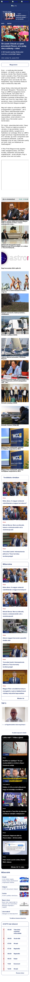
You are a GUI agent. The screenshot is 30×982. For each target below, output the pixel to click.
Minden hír (20, 698)
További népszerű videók (19, 732)
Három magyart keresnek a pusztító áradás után (14, 639)
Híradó (4, 877)
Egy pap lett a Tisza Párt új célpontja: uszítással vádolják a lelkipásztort (15, 812)
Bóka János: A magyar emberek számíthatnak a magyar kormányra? (15, 502)
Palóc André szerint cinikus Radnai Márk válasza (14, 861)
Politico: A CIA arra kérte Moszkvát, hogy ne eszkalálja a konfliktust (14, 788)
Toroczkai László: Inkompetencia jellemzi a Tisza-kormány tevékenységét (14, 554)
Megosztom (13, 65)
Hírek (4, 498)
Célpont (4, 887)
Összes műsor (20, 973)
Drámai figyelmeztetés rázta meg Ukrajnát (14, 724)
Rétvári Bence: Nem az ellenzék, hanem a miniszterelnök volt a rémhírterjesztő (13, 527)
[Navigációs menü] (3, 6)
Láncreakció (6, 784)
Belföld (9, 23)
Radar (16, 959)
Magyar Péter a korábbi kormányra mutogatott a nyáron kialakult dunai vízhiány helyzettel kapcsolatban (14, 691)
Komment (17, 964)
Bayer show (6, 900)
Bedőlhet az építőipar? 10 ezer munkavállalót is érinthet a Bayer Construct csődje (13, 763)
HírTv (2, 23)
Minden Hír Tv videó (17, 867)
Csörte (4, 893)
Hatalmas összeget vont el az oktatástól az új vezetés (22, 17)
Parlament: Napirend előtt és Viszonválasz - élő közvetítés (12, 837)
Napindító (17, 948)
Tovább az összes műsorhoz (18, 918)
